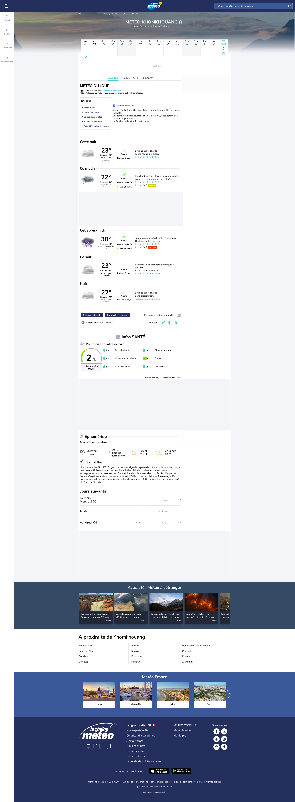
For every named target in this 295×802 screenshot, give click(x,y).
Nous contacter (135, 756)
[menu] (6, 6)
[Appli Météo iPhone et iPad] (159, 771)
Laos (86, 14)
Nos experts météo (138, 730)
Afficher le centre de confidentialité (155, 786)
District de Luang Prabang (121, 14)
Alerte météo (134, 740)
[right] (227, 605)
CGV (116, 781)
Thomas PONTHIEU (112, 90)
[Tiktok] (224, 747)
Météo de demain (92, 315)
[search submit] (290, 6)
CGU (109, 781)
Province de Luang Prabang (100, 14)
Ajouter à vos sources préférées (99, 322)
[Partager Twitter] (176, 323)
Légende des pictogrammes (143, 761)
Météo (81, 14)
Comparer (147, 78)
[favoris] (180, 22)
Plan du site (127, 781)
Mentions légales (96, 781)
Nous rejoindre (135, 751)
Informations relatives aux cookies (152, 781)
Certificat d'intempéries (140, 735)
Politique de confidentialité (183, 781)
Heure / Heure (129, 78)
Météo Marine (182, 730)
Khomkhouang (137, 14)
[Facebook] (216, 731)
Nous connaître (135, 746)
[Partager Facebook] (169, 323)
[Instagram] (224, 739)
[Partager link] (163, 323)
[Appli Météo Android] (181, 771)
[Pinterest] (216, 747)
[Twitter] (224, 731)
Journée (113, 78)
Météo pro (180, 735)
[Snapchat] (216, 739)
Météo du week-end (117, 315)
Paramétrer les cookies (210, 782)
